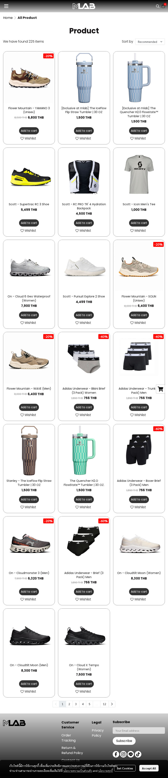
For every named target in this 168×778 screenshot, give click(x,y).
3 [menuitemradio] (76, 704)
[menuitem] (112, 704)
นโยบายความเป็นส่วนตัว (77, 770)
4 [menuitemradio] (83, 704)
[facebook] (116, 754)
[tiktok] (138, 754)
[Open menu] (6, 6)
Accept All (149, 768)
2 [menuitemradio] (69, 704)
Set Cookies (125, 768)
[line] (130, 754)
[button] (158, 6)
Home (8, 17)
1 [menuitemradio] (62, 704)
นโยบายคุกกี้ (105, 770)
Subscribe (124, 740)
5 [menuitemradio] (89, 704)
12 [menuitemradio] (104, 704)
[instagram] (123, 754)
